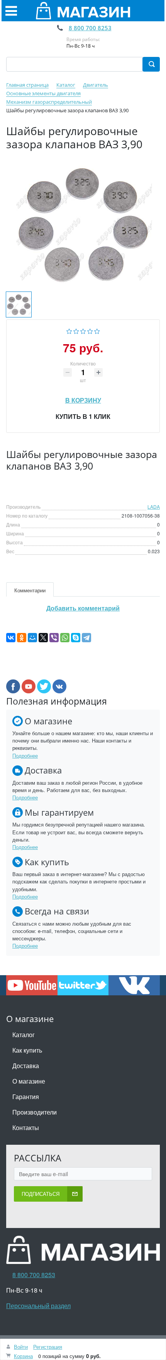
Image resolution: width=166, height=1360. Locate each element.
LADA (153, 506)
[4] (90, 330)
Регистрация (47, 1346)
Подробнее (25, 755)
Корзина (23, 1356)
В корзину (83, 398)
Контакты (25, 1127)
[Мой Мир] (32, 637)
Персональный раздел (38, 1305)
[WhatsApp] (64, 637)
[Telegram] (86, 637)
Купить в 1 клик (83, 416)
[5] (97, 330)
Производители (34, 1112)
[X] (43, 637)
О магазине (28, 1081)
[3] (83, 330)
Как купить (27, 1050)
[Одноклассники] (21, 637)
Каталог (23, 1034)
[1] (69, 330)
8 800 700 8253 (90, 28)
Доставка (25, 1065)
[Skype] (75, 637)
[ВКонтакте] (10, 637)
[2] (76, 330)
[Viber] (54, 637)
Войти (21, 1346)
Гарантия (25, 1096)
